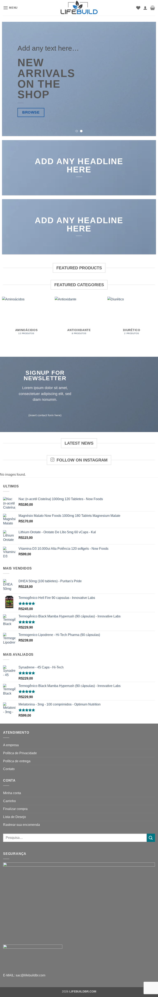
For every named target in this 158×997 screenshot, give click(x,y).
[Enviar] (151, 838)
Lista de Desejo (14, 817)
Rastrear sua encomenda (21, 824)
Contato (9, 769)
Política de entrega (16, 761)
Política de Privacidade (20, 753)
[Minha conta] (145, 7)
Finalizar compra (15, 809)
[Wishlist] (138, 7)
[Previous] (10, 78)
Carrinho (9, 801)
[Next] (147, 78)
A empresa (11, 745)
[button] (10, 8)
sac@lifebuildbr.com (30, 975)
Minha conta (12, 793)
